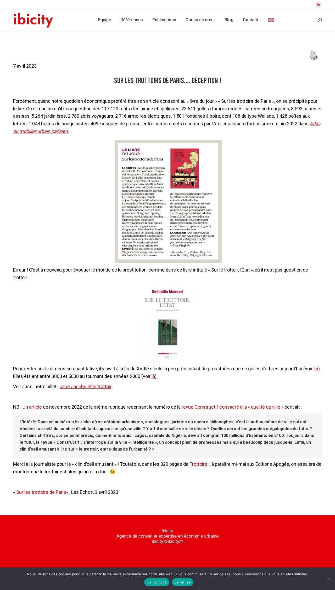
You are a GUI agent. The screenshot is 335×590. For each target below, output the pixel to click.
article (35, 407)
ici (316, 368)
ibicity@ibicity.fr (167, 541)
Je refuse (183, 582)
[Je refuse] (328, 578)
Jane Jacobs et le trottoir (85, 386)
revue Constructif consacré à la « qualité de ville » (232, 407)
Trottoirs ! (199, 464)
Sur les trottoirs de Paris (41, 492)
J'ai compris (157, 582)
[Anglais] (271, 20)
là (153, 376)
